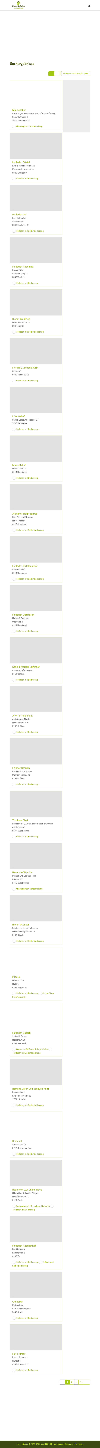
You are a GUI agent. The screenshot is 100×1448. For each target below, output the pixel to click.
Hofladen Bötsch (21, 1032)
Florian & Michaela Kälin (25, 367)
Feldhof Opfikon (21, 767)
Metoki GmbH (46, 1444)
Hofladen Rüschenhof (24, 1245)
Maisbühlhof (19, 465)
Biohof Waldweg (21, 318)
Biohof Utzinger (20, 924)
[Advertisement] (50, 39)
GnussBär (17, 1301)
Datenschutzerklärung (74, 1444)
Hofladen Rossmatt (22, 266)
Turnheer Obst (20, 820)
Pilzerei (16, 976)
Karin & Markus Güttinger (26, 666)
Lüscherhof (18, 416)
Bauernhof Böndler (22, 872)
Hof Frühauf (19, 1353)
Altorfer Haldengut (22, 715)
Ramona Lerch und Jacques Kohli (30, 1088)
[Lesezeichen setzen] (13, 104)
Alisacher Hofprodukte (24, 513)
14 (81, 1382)
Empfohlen (75, 73)
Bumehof (17, 1141)
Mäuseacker (19, 109)
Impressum (59, 1444)
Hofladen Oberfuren (23, 614)
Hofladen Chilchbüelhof (25, 565)
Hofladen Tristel (21, 162)
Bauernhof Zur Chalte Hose (27, 1189)
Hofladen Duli (19, 214)
